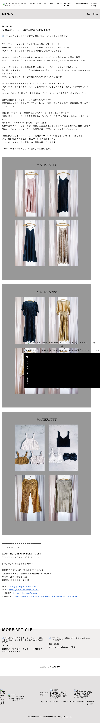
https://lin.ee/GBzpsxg (25, 593)
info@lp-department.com (23, 586)
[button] (62, 343)
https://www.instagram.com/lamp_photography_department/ (47, 596)
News (52, 3)
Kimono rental (67, 4)
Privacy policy (94, 4)
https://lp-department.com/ (24, 590)
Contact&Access (81, 3)
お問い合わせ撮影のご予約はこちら (28, 372)
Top (45, 3)
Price (59, 3)
